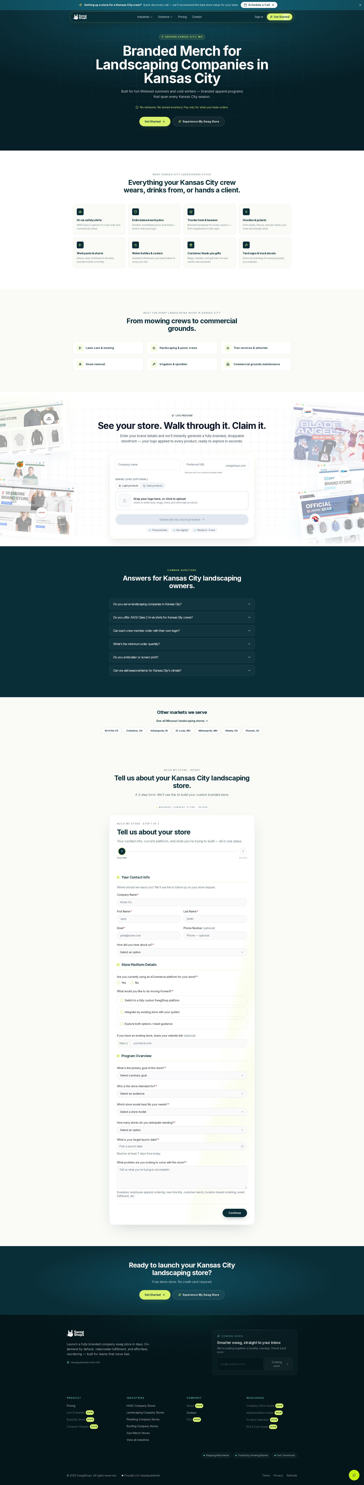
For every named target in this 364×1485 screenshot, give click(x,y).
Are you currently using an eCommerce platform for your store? (157, 976)
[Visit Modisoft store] (49, 418)
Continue (235, 1212)
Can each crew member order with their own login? (146, 631)
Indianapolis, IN (159, 730)
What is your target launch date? (138, 1139)
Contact (197, 16)
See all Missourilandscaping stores (180, 720)
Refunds (292, 1475)
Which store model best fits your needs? (143, 1104)
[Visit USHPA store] (315, 519)
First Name (124, 911)
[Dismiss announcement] (360, 5)
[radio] (118, 982)
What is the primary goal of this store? (141, 1068)
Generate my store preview (179, 519)
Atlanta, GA (231, 730)
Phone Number (199, 928)
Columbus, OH (134, 730)
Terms (266, 1475)
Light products (130, 485)
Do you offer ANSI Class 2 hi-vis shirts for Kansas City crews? (153, 617)
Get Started (153, 121)
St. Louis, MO (183, 730)
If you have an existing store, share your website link (156, 1035)
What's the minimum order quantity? (136, 644)
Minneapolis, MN (207, 730)
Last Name (191, 911)
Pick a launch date (130, 1146)
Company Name (128, 894)
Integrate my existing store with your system (152, 1012)
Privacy (278, 1475)
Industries (143, 16)
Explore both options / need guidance (149, 1024)
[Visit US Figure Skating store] (307, 412)
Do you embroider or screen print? (135, 657)
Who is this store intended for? (137, 1086)
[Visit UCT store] (344, 471)
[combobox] (182, 952)
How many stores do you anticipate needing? (146, 1122)
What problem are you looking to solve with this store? (152, 1162)
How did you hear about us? (135, 944)
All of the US (111, 730)
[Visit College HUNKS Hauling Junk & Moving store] (20, 463)
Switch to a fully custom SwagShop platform (152, 1000)
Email (121, 928)
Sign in (259, 16)
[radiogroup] (182, 982)
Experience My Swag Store (201, 121)
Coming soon (277, 1363)
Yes (124, 982)
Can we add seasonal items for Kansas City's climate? (147, 670)
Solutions (163, 16)
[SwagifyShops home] (80, 17)
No (137, 982)
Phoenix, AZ (252, 730)
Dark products (154, 485)
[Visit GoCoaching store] (41, 512)
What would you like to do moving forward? (145, 991)
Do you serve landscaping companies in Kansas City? (147, 604)
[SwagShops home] (75, 1333)
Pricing (182, 16)
